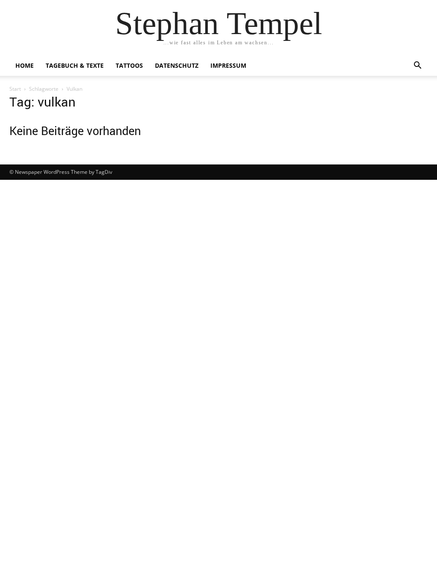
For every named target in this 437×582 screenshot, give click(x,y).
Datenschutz (176, 65)
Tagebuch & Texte (75, 65)
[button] (417, 66)
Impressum (228, 65)
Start (15, 88)
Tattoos (129, 65)
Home (24, 65)
